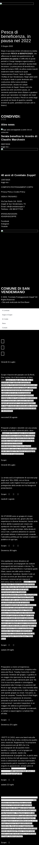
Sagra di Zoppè (7, 315)
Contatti (4, 328)
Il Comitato (5, 310)
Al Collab (5, 319)
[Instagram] (2, 347)
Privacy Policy (7, 192)
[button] (1, 119)
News (4, 323)
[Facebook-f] (2, 341)
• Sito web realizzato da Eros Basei (15, 302)
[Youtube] (2, 353)
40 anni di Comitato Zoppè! (18, 175)
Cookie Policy (19, 192)
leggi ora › (5, 147)
